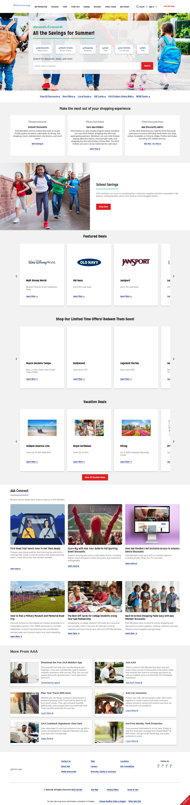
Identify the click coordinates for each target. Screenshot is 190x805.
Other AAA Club (134, 801)
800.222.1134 (77, 789)
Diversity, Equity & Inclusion (103, 771)
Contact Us (66, 761)
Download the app (49, 683)
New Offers (68, 96)
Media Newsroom (68, 771)
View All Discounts (49, 96)
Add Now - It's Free (151, 143)
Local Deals (83, 96)
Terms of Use (132, 789)
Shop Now (103, 206)
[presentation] (16, 276)
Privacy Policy (113, 789)
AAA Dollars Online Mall (120, 96)
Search (147, 65)
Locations (124, 761)
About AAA (65, 766)
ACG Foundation (127, 766)
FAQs (93, 761)
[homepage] (22, 6)
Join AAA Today (133, 683)
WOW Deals (142, 96)
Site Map (94, 789)
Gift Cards (99, 96)
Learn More (94, 149)
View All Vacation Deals (95, 477)
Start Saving (36, 143)
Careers (94, 766)
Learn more (14, 568)
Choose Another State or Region (112, 801)
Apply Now (46, 738)
